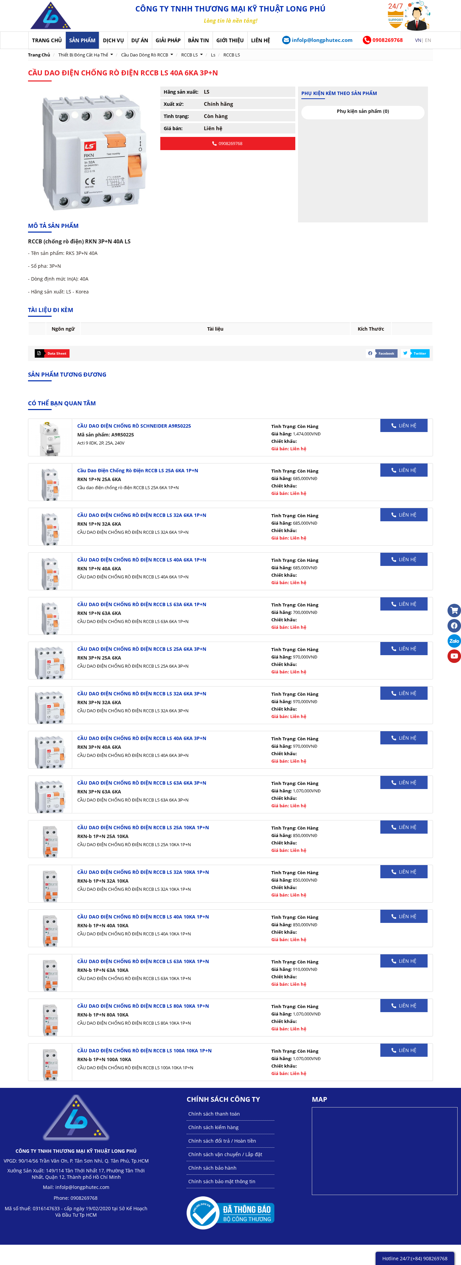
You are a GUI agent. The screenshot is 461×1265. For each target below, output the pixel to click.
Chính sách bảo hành (212, 1168)
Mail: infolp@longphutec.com (76, 1187)
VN (418, 40)
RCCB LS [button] (189, 55)
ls (213, 55)
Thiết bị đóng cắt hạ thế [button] (83, 55)
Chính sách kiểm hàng (213, 1127)
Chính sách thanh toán (214, 1114)
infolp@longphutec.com (322, 40)
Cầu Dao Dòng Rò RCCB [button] (144, 55)
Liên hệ (406, 425)
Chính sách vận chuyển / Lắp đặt (225, 1154)
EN (428, 40)
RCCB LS (231, 55)
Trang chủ (39, 55)
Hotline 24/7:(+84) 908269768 (415, 1258)
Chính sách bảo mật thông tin (221, 1181)
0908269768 (387, 40)
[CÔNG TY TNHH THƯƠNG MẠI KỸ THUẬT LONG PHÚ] (51, 15)
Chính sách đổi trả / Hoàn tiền (222, 1141)
